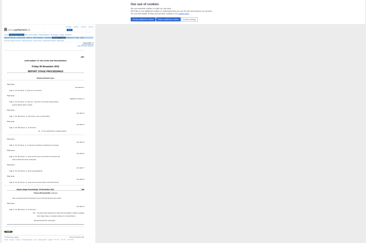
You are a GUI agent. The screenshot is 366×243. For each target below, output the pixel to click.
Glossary (12, 239)
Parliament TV (70, 37)
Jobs (35, 239)
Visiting (62, 35)
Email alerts (76, 26)
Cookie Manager (70, 239)
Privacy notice (56, 239)
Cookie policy (63, 239)
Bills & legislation (38, 37)
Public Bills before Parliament (49, 40)
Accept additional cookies (143, 19)
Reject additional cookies (168, 19)
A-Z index (6, 239)
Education (68, 35)
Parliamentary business (17, 35)
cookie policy (183, 14)
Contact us (90, 26)
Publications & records (59, 37)
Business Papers (38, 40)
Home (6, 35)
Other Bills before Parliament (85, 46)
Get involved (54, 35)
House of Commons (9, 37)
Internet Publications (87, 44)
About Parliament (44, 35)
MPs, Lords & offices (31, 35)
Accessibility (68, 26)
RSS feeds (83, 26)
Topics (82, 37)
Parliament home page (15, 40)
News (77, 37)
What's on (29, 37)
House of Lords (21, 37)
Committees (48, 37)
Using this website (42, 239)
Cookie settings (189, 19)
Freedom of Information (27, 239)
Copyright (50, 239)
